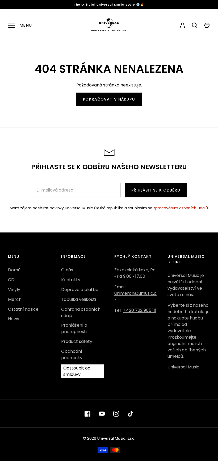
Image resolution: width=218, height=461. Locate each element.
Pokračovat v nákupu (109, 99)
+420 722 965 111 (139, 310)
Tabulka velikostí (78, 299)
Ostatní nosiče (23, 309)
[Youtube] (102, 414)
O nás (67, 270)
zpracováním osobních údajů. (181, 208)
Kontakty (70, 280)
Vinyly (14, 289)
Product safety (76, 341)
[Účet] (182, 25)
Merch (15, 299)
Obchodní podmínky (71, 354)
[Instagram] (116, 414)
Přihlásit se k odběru (156, 190)
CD (11, 280)
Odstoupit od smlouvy (76, 371)
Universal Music (183, 367)
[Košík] (207, 25)
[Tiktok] (130, 414)
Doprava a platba (79, 289)
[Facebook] (87, 414)
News (13, 319)
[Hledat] (194, 25)
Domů (14, 270)
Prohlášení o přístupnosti (74, 328)
